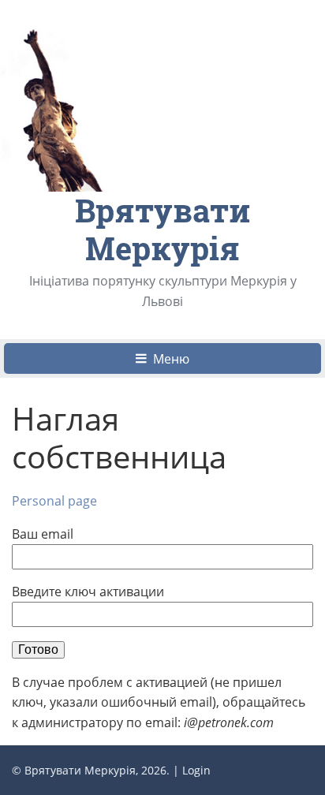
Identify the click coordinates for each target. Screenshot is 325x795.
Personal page (54, 500)
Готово (38, 649)
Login (196, 770)
